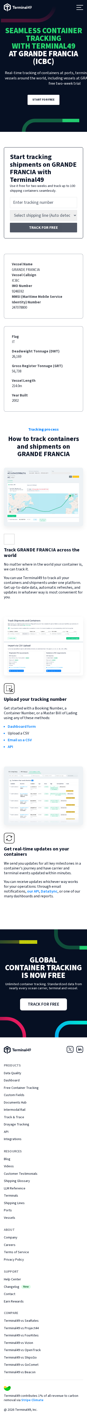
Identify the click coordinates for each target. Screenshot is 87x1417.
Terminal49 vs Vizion (18, 1342)
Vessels (9, 1217)
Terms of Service (16, 1252)
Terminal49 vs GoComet (21, 1364)
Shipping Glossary (17, 1181)
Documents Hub (15, 1102)
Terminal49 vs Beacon (20, 1372)
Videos (9, 1166)
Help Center (12, 1279)
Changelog (16, 1286)
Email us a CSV (20, 740)
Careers (9, 1245)
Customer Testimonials (20, 1173)
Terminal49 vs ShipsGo (20, 1357)
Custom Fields (14, 1095)
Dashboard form (22, 726)
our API (33, 891)
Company (10, 1237)
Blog (7, 1159)
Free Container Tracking (21, 1087)
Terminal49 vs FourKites (21, 1335)
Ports (8, 1210)
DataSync (49, 891)
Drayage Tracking (16, 1124)
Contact (9, 1294)
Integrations (13, 1139)
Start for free (43, 100)
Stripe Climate (32, 1400)
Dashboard (12, 1080)
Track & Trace (14, 1117)
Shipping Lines (14, 1203)
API (10, 746)
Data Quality (12, 1073)
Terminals (11, 1195)
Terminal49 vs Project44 (21, 1328)
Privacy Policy (14, 1259)
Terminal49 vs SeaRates (21, 1320)
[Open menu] (79, 7)
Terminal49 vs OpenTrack (22, 1350)
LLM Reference (14, 1188)
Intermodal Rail (14, 1109)
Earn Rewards (14, 1301)
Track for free (43, 227)
